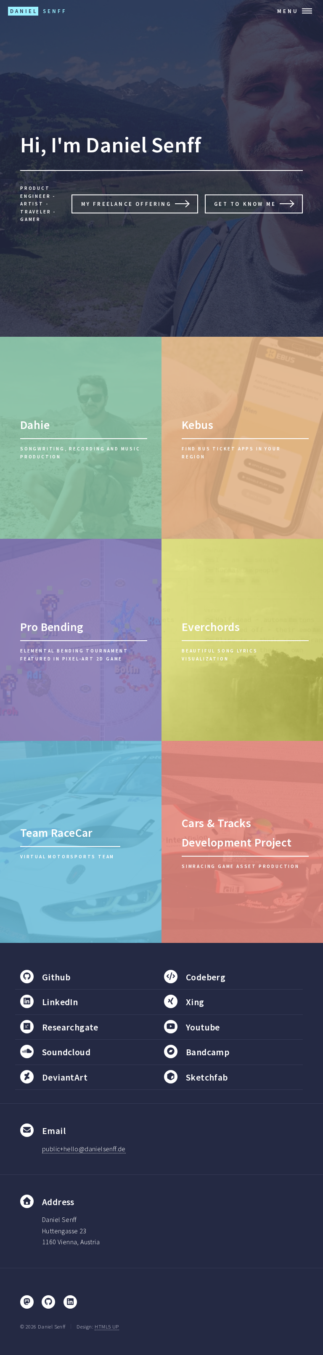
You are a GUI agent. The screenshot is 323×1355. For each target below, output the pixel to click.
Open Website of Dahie (81, 438)
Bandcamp (207, 1052)
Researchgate (70, 1027)
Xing (195, 1002)
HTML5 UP (107, 1326)
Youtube (203, 1027)
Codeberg (205, 977)
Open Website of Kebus (242, 438)
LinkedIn (60, 1002)
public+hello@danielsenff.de (84, 1149)
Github (56, 977)
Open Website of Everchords (242, 640)
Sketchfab (207, 1077)
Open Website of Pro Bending (81, 640)
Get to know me (245, 203)
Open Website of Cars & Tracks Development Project (242, 842)
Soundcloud (66, 1052)
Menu (288, 11)
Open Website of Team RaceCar (81, 842)
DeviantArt (64, 1077)
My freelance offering (126, 203)
